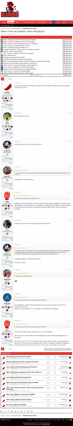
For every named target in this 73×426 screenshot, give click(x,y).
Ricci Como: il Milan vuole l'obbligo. (16, 404)
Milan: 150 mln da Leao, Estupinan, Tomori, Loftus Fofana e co (24, 372)
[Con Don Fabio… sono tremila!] (11, 98)
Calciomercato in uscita (26, 358)
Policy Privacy (56, 419)
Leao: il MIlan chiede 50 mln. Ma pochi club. (18, 377)
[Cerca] (71, 22)
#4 (70, 167)
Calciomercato (42, 22)
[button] (21, 22)
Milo (7, 122)
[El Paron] (6, 98)
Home (4, 22)
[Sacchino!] (7, 101)
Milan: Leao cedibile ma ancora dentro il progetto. (20, 394)
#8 (70, 270)
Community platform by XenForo (36, 423)
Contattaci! (30, 419)
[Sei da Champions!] (9, 98)
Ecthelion (65, 384)
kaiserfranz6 (65, 358)
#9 (70, 294)
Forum (11, 22)
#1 (70, 82)
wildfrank (7, 279)
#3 (70, 141)
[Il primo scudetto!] (9, 126)
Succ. (10, 79)
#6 (70, 220)
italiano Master (6, 419)
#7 (70, 244)
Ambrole (7, 303)
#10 (70, 320)
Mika (7, 202)
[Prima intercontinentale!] (10, 101)
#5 (70, 192)
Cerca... (13, 25)
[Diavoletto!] (3, 98)
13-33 (7, 230)
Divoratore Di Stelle (63, 368)
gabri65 (7, 176)
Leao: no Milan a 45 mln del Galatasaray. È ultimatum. (21, 367)
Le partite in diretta (29, 22)
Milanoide (65, 406)
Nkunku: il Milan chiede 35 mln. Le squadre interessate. (22, 362)
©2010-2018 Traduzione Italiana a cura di (37, 424)
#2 (70, 113)
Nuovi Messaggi (5, 25)
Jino (67, 389)
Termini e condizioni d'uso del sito (43, 419)
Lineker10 (7, 151)
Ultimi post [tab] (5, 37)
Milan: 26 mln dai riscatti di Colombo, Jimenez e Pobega (22, 382)
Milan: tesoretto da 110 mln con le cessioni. (18, 356)
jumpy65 (66, 401)
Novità (17, 22)
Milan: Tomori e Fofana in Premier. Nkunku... (19, 399)
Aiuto (63, 419)
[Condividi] (68, 83)
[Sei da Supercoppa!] (4, 101)
